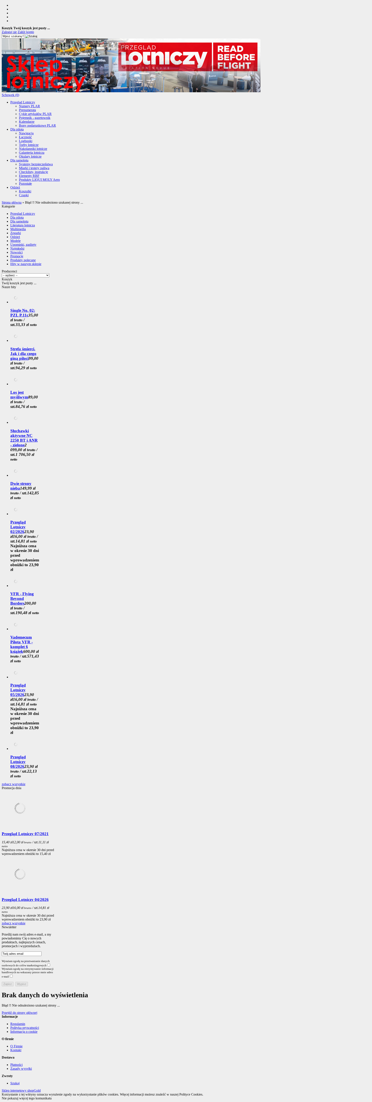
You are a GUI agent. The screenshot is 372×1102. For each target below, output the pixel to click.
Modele (15, 241)
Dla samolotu (19, 160)
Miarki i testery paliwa (34, 168)
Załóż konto (26, 32)
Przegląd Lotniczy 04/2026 (25, 899)
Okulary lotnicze (30, 156)
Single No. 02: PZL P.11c (22, 312)
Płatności (16, 1065)
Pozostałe (25, 183)
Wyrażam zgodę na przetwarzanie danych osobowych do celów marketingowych (26, 963)
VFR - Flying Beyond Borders (22, 599)
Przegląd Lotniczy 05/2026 (18, 690)
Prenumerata (27, 110)
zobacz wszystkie (13, 784)
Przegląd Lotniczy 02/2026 (18, 527)
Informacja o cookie (23, 1031)
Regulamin (17, 1024)
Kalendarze (26, 121)
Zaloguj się (9, 32)
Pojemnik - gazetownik (34, 118)
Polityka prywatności (24, 1028)
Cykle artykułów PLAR (35, 114)
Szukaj (15, 1083)
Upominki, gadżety (23, 244)
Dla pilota (17, 129)
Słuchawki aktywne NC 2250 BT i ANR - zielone (24, 438)
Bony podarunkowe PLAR (37, 125)
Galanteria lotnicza (31, 152)
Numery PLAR (29, 106)
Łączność (25, 137)
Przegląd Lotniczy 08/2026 (18, 762)
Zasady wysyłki (21, 1068)
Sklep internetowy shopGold (21, 1090)
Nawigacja (26, 133)
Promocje (16, 256)
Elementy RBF (29, 176)
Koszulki (25, 191)
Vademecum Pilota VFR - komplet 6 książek (21, 644)
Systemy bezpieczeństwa (36, 164)
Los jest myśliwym (19, 394)
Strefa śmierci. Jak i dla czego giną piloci (23, 354)
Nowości (16, 252)
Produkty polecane (23, 260)
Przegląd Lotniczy (22, 102)
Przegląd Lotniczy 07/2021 (25, 833)
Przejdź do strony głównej (19, 1012)
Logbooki (25, 141)
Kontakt (15, 1050)
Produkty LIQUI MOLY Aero (39, 179)
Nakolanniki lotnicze (33, 149)
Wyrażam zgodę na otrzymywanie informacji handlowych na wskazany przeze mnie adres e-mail (28, 972)
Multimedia (18, 229)
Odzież (15, 187)
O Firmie (16, 1046)
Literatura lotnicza (22, 225)
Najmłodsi (17, 248)
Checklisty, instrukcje (33, 172)
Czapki (24, 195)
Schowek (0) (10, 95)
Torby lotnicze (29, 145)
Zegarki (15, 233)
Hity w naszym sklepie (25, 264)
